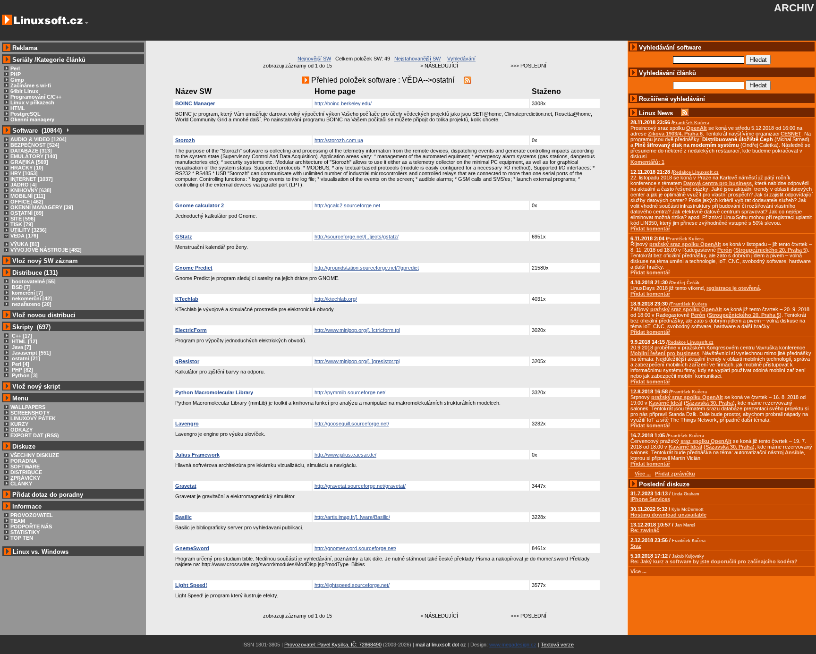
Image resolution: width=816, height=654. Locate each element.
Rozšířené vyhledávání (672, 98)
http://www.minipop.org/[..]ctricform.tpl (357, 330)
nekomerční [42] (31, 298)
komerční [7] (26, 293)
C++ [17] (21, 336)
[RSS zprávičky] (684, 113)
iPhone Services (650, 499)
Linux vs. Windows (40, 551)
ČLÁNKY (21, 483)
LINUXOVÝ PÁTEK (33, 418)
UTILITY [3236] (28, 230)
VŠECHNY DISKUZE (34, 455)
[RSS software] (467, 80)
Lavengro (187, 423)
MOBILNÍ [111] (27, 196)
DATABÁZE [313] (31, 150)
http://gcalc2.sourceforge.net (347, 205)
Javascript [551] (30, 353)
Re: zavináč (644, 530)
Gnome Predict (193, 268)
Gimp (17, 80)
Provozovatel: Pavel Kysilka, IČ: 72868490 (333, 644)
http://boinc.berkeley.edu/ (343, 103)
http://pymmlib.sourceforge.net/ (349, 392)
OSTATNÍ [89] (26, 213)
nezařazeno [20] (30, 304)
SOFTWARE (25, 466)
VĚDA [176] (24, 235)
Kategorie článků (60, 59)
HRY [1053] (24, 173)
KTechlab (186, 299)
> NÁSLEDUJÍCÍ (439, 65)
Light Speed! (191, 585)
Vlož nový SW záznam (45, 260)
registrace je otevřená (733, 288)
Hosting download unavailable (668, 515)
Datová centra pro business (717, 183)
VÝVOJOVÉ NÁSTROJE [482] (46, 250)
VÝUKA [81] (24, 244)
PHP (15, 74)
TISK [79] (21, 224)
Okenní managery (32, 119)
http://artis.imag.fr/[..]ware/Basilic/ (352, 517)
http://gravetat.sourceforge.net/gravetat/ (360, 486)
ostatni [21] (25, 358)
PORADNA (23, 461)
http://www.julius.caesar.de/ (345, 455)
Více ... (638, 571)
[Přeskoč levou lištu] (87, 23)
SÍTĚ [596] (22, 218)
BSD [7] (20, 287)
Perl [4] (19, 364)
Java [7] (20, 347)
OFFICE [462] (26, 201)
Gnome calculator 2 (199, 205)
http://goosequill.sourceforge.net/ (351, 423)
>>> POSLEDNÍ (528, 65)
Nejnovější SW (314, 58)
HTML (17, 108)
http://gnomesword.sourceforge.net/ (355, 548)
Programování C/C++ (35, 97)
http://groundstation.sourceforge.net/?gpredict (366, 268)
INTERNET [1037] (31, 179)
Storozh (185, 140)
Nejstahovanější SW (417, 58)
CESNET (791, 133)
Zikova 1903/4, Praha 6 (675, 133)
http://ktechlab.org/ (335, 299)
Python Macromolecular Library (214, 392)
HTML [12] (23, 341)
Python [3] (24, 375)
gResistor (187, 361)
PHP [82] (21, 370)
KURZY (19, 424)
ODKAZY (21, 430)
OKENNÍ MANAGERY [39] (41, 207)
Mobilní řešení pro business (664, 353)
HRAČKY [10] (26, 167)
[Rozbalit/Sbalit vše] (67, 130)
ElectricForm (191, 330)
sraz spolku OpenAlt (705, 441)
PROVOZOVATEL (31, 515)
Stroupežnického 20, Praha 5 (770, 250)
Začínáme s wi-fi (30, 85)
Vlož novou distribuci (44, 315)
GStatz (183, 236)
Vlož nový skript (36, 386)
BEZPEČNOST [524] (35, 145)
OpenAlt (696, 128)
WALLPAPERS (27, 407)
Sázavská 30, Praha (709, 403)
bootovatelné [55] (33, 281)
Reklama (24, 47)
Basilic (183, 517)
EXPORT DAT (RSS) (34, 435)
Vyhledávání (461, 58)
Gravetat (185, 486)
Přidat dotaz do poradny (46, 494)
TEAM (17, 521)
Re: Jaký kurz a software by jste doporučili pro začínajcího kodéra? (714, 561)
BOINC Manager (195, 103)
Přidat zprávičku (675, 473)
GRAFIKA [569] (29, 162)
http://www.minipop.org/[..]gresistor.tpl (357, 361)
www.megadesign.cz (512, 644)
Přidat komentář (650, 228)
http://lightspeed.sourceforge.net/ (352, 585)
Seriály (22, 59)
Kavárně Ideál (665, 403)
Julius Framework (197, 455)
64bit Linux (24, 91)
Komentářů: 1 (647, 162)
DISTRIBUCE (26, 472)
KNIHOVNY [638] (30, 190)
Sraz (635, 546)
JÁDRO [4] (23, 184)
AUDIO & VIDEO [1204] (38, 139)
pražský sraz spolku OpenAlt (685, 244)
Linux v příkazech (32, 102)
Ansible (794, 452)
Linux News (656, 113)
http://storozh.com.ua (338, 140)
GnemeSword (192, 548)
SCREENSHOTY (30, 413)
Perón (724, 250)
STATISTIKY (25, 532)
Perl (15, 68)
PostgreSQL (25, 114)
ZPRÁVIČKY (25, 478)
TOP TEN (21, 538)
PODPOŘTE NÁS (31, 526)
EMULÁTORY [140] (33, 156)
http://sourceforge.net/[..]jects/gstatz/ (356, 236)
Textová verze (557, 644)
